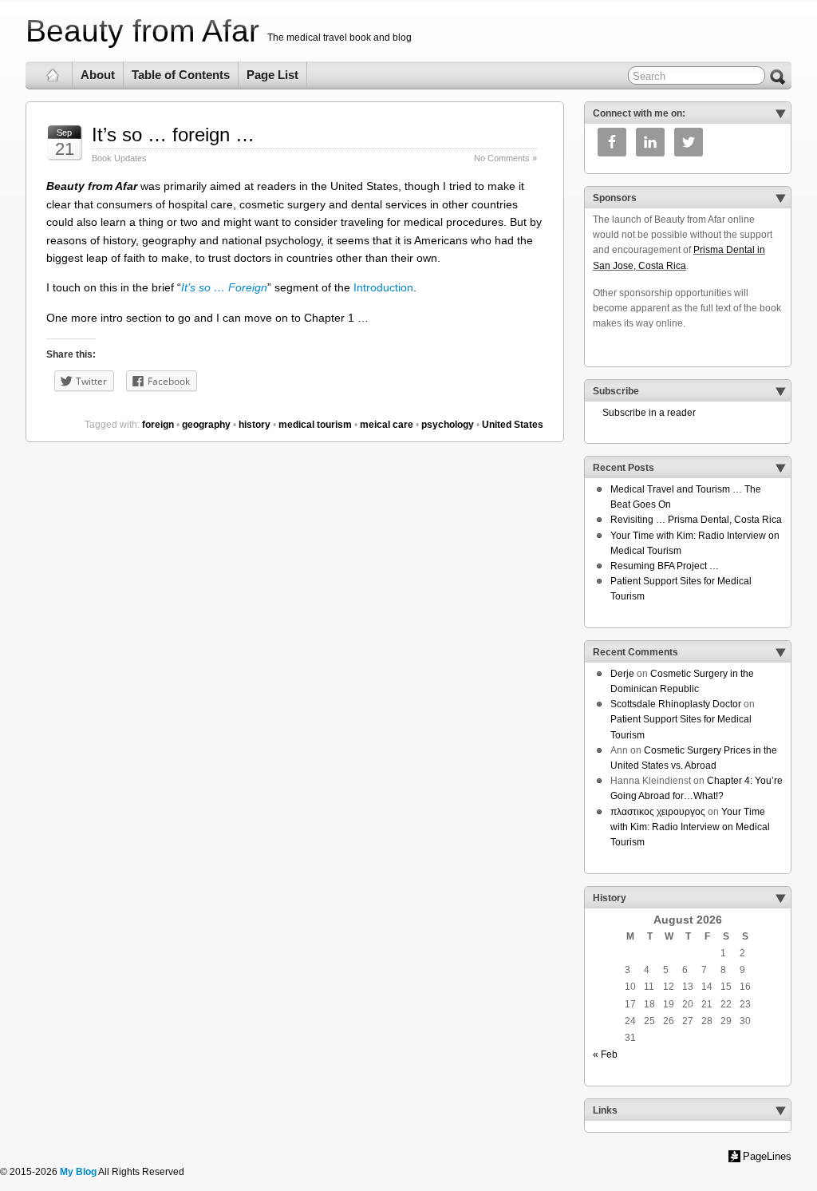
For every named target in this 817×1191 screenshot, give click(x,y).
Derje (622, 673)
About (98, 74)
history (254, 424)
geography (206, 424)
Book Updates (119, 158)
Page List (272, 74)
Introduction (383, 287)
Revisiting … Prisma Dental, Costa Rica (696, 519)
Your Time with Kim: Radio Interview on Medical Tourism (690, 827)
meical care (386, 424)
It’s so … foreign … (173, 134)
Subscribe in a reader (644, 412)
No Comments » (505, 158)
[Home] (53, 75)
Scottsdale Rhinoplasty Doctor (675, 704)
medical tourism (315, 424)
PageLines (767, 1156)
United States (512, 424)
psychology (447, 424)
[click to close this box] (780, 113)
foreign (158, 424)
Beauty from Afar (142, 31)
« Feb (605, 1054)
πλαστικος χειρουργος (657, 811)
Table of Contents (181, 74)
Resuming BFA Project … (664, 566)
